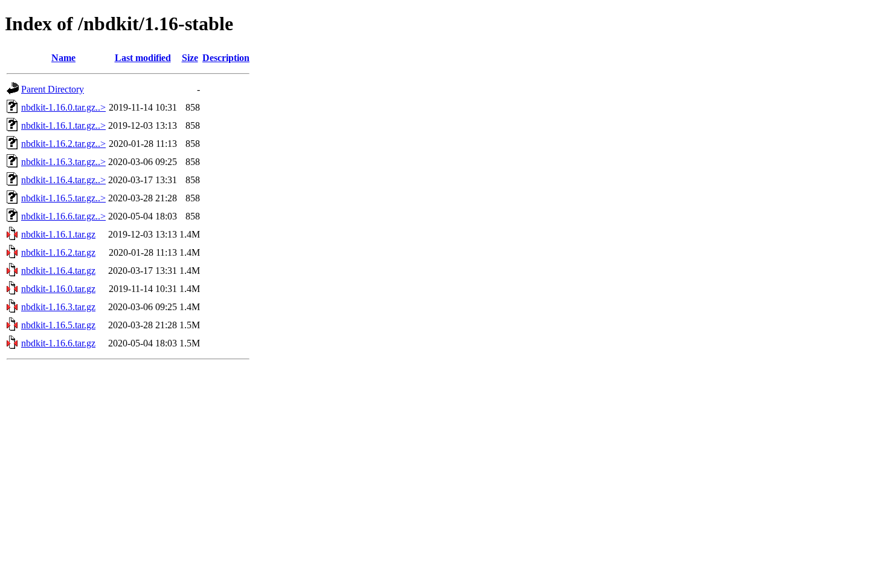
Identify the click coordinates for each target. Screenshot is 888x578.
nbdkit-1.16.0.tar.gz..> (63, 107)
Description (225, 58)
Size (190, 58)
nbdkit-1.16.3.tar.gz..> (63, 162)
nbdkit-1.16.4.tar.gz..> (63, 180)
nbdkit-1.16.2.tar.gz (58, 252)
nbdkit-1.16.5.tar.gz (58, 325)
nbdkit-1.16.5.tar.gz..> (63, 198)
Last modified (143, 58)
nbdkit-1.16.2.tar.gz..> (63, 143)
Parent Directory (52, 89)
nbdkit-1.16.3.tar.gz (58, 307)
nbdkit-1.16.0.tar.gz (58, 289)
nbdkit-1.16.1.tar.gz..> (63, 125)
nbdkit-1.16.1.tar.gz (58, 234)
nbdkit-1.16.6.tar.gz (58, 343)
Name (63, 58)
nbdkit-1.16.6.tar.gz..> (63, 216)
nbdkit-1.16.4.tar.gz (58, 270)
